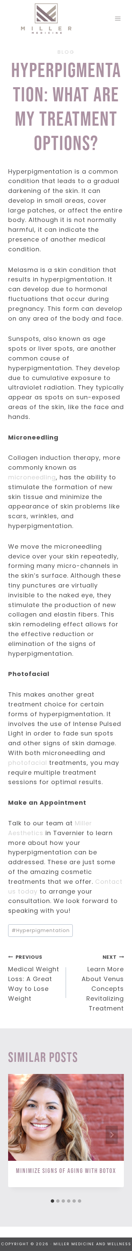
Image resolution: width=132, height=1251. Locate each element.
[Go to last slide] (20, 1135)
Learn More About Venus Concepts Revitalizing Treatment (103, 983)
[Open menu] (117, 18)
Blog (66, 51)
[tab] (52, 1201)
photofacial (27, 762)
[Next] (112, 1135)
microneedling (32, 477)
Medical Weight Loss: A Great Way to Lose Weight (33, 978)
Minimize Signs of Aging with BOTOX (66, 1171)
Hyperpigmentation (41, 930)
